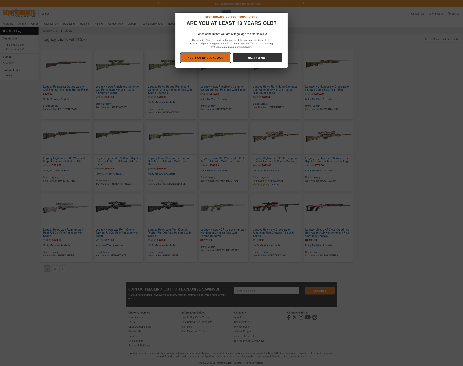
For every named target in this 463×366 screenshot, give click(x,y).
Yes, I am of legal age (205, 58)
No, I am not (257, 58)
